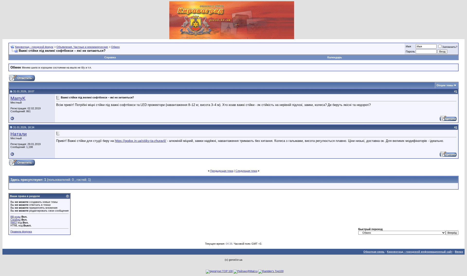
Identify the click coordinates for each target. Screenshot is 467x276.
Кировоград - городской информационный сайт (419, 251)
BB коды (15, 216)
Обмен (115, 46)
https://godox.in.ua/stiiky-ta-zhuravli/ (140, 141)
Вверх (459, 251)
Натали (18, 134)
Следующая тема (246, 170)
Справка (110, 57)
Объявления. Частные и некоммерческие (82, 46)
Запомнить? (449, 46)
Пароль (410, 51)
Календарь (334, 57)
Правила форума (21, 231)
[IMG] (13, 222)
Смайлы (15, 219)
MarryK (18, 98)
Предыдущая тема (221, 170)
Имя (408, 46)
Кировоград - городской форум (34, 46)
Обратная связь (374, 251)
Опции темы (445, 85)
